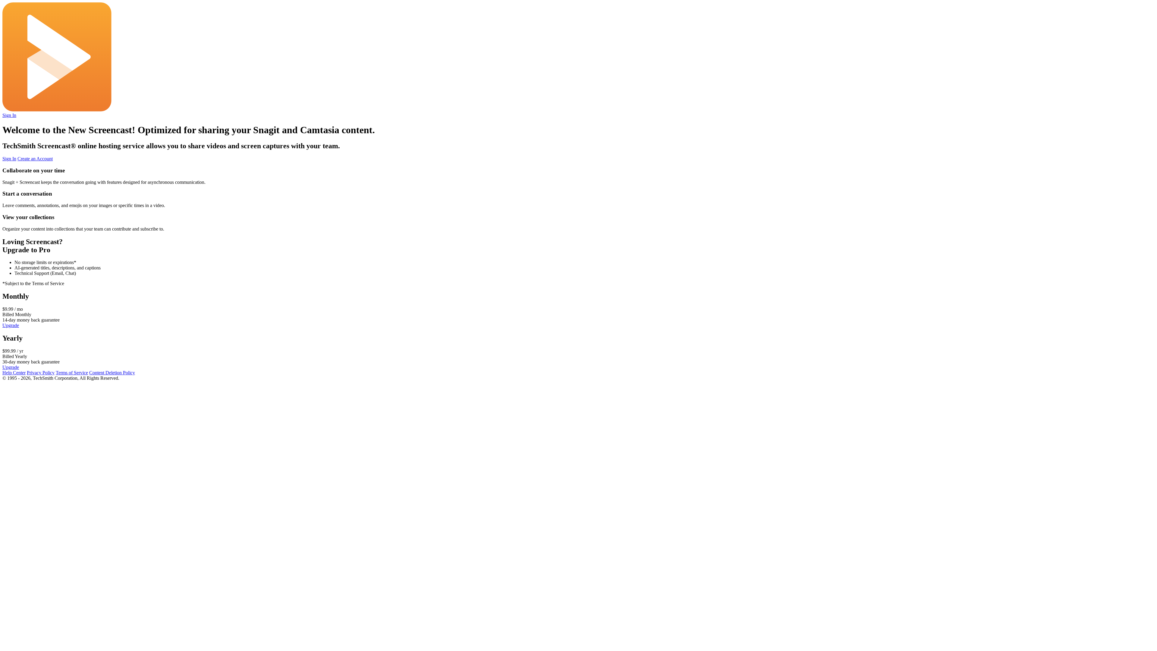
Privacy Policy (41, 372)
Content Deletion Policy (112, 372)
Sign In (9, 115)
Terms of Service (72, 372)
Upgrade (10, 325)
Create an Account (35, 158)
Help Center (14, 372)
